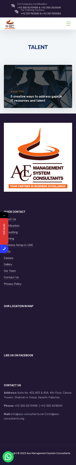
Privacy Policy (12, 284)
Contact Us (11, 277)
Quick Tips (17, 91)
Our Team (10, 271)
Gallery (8, 264)
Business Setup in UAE (18, 245)
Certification (12, 225)
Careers (8, 258)
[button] (8, 456)
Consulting (11, 232)
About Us (10, 219)
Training (9, 238)
